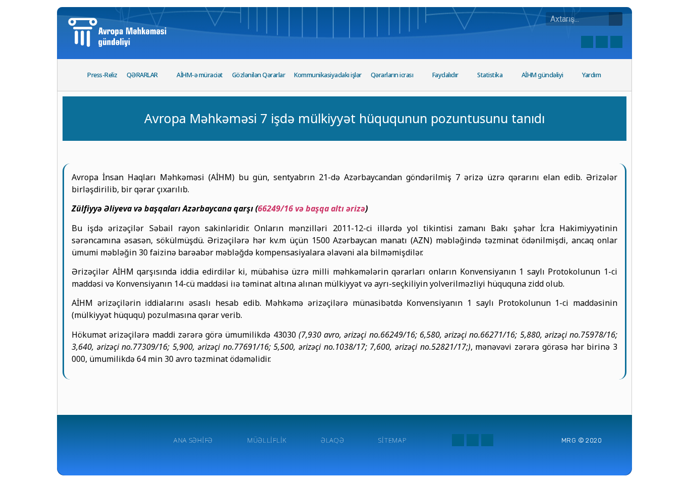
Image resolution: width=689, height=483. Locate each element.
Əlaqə (332, 440)
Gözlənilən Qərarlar (258, 75)
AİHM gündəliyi (542, 75)
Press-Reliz (102, 75)
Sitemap (392, 440)
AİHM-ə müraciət (200, 75)
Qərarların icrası (392, 75)
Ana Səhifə (193, 440)
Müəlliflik (266, 440)
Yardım (591, 75)
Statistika (489, 75)
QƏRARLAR (142, 75)
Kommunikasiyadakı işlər (328, 75)
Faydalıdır (445, 75)
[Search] (615, 19)
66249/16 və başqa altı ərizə (311, 208)
